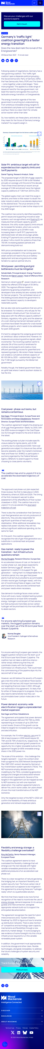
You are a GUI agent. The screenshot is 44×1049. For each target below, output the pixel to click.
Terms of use (10, 1028)
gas (18, 567)
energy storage (7, 902)
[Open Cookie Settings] (4, 1044)
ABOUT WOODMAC (9, 1022)
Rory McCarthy (7, 854)
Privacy (18, 1028)
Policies (25, 1028)
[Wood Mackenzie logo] (8, 3)
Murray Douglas (7, 559)
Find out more (22, 970)
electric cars (29, 735)
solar (32, 177)
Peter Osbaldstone (23, 419)
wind (19, 282)
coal (7, 427)
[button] (34, 3)
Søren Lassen (17, 276)
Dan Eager (5, 416)
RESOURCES (6, 1016)
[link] (22, 999)
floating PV (35, 219)
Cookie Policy (33, 1028)
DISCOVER (5, 1010)
